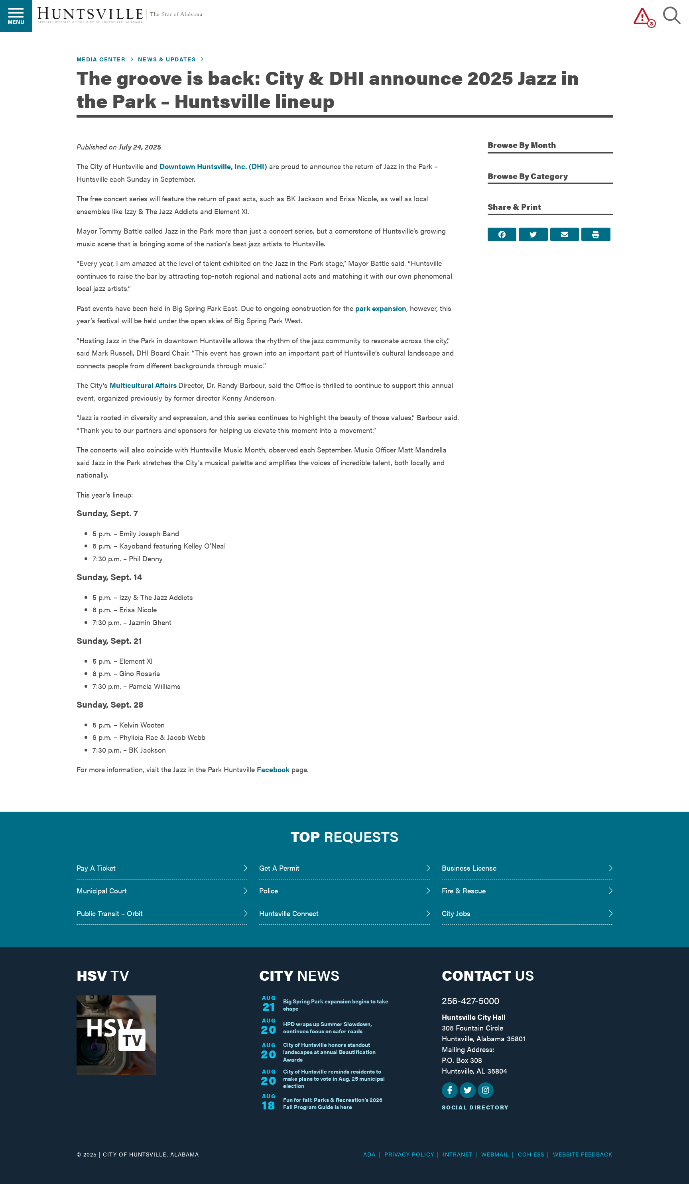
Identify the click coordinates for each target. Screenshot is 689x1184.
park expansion (380, 308)
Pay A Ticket (96, 868)
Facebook (273, 769)
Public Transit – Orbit (110, 913)
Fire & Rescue (464, 890)
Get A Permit (279, 868)
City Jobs (456, 913)
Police (268, 890)
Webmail (495, 1154)
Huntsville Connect (289, 913)
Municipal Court (102, 890)
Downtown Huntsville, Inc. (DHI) (213, 166)
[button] (643, 15)
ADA (369, 1154)
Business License (469, 868)
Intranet (457, 1154)
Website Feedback (582, 1154)
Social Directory (475, 1107)
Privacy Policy (409, 1154)
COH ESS (531, 1154)
